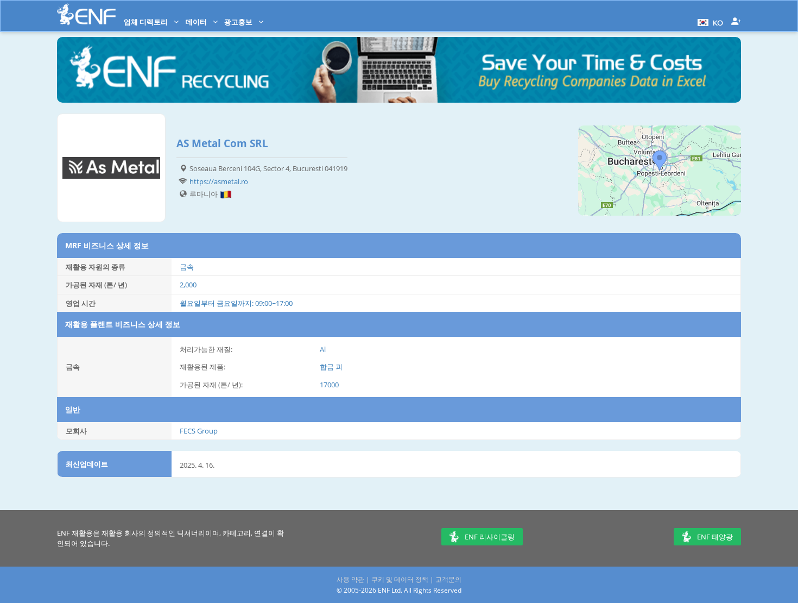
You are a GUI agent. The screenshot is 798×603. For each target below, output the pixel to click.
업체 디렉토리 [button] (146, 21)
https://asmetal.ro (218, 181)
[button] (709, 21)
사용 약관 (350, 579)
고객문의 (448, 579)
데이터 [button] (197, 21)
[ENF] (86, 14)
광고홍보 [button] (239, 21)
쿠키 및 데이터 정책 (399, 579)
